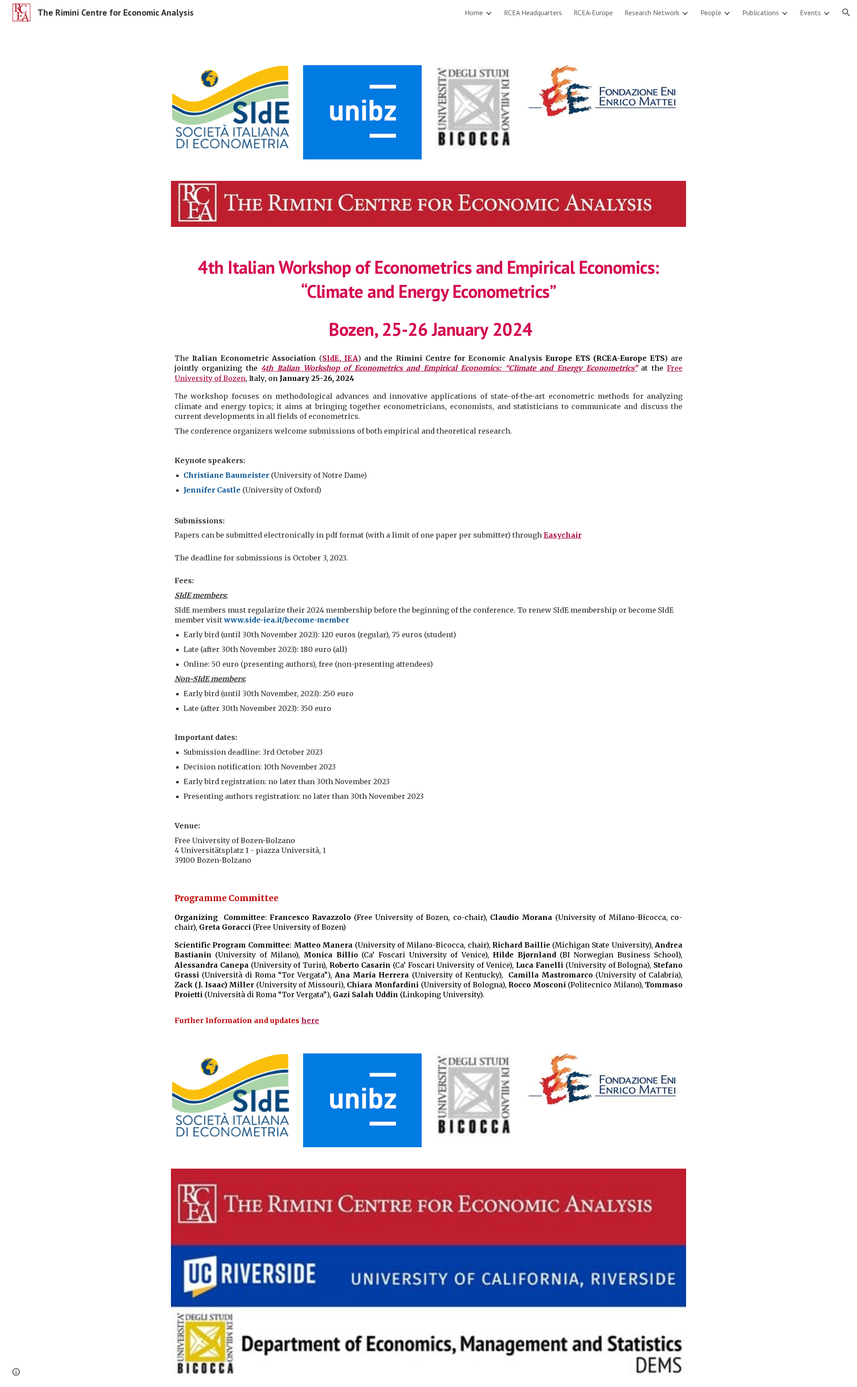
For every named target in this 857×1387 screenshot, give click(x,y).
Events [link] (810, 12)
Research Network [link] (651, 12)
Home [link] (474, 12)
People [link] (710, 12)
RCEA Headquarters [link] (533, 12)
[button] (846, 12)
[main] (428, 297)
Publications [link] (760, 12)
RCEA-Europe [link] (593, 12)
